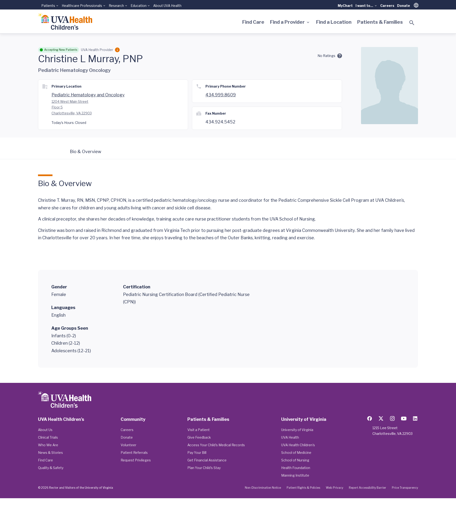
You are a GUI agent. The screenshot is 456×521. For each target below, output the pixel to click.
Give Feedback (199, 437)
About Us (45, 430)
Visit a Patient (198, 430)
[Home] (65, 21)
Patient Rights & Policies (303, 487)
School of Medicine (296, 453)
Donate (403, 6)
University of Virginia (297, 430)
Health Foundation (295, 468)
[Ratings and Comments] (339, 55)
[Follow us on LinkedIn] (415, 418)
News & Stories (50, 453)
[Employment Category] (117, 49)
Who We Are (48, 445)
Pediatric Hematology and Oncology (88, 94)
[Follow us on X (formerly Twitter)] (381, 418)
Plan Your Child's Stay (204, 468)
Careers (387, 6)
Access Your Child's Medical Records (216, 445)
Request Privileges (136, 460)
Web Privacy (334, 487)
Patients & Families (380, 22)
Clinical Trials (48, 437)
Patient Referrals (134, 453)
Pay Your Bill (196, 453)
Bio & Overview (85, 151)
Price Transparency (405, 487)
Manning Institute (295, 475)
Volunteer (128, 445)
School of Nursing (295, 460)
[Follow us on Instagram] (392, 418)
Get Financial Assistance (207, 460)
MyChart (345, 6)
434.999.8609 (220, 94)
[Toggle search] (411, 22)
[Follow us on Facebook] (369, 418)
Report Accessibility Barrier (367, 487)
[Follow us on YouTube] (404, 418)
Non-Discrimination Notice (263, 487)
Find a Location (334, 22)
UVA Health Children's (298, 445)
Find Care (253, 22)
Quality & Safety (50, 468)
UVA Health (290, 437)
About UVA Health (167, 6)
